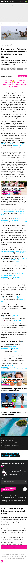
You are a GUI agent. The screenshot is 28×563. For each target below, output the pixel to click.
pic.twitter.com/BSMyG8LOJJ (9, 220)
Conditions (23, 556)
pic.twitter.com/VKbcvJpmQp (17, 211)
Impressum (17, 556)
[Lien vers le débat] (11, 69)
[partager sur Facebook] (2, 448)
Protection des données (9, 558)
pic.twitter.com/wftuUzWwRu (10, 317)
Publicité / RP (5, 556)
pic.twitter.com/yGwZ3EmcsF (10, 260)
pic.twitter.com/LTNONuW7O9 (10, 277)
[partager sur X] (3, 447)
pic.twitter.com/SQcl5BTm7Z (17, 251)
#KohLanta (4, 144)
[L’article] (14, 528)
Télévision (12, 23)
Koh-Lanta (13, 455)
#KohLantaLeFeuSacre (8, 275)
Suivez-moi (22, 76)
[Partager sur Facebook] (2, 69)
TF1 (19, 455)
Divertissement (4, 23)
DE (20, 1)
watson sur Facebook (20, 554)
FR (23, 1)
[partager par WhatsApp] (5, 448)
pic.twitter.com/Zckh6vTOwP (10, 367)
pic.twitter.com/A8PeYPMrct (16, 144)
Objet (2, 478)
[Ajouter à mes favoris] (14, 69)
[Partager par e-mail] (8, 69)
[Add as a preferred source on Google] (20, 69)
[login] (2, 561)
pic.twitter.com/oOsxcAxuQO (10, 298)
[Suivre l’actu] (25, 69)
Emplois (11, 556)
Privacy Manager (20, 558)
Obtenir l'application (9, 554)
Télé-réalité (5, 455)
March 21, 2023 (17, 145)
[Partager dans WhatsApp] (5, 69)
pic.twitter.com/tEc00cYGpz (9, 348)
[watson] (5, 1)
